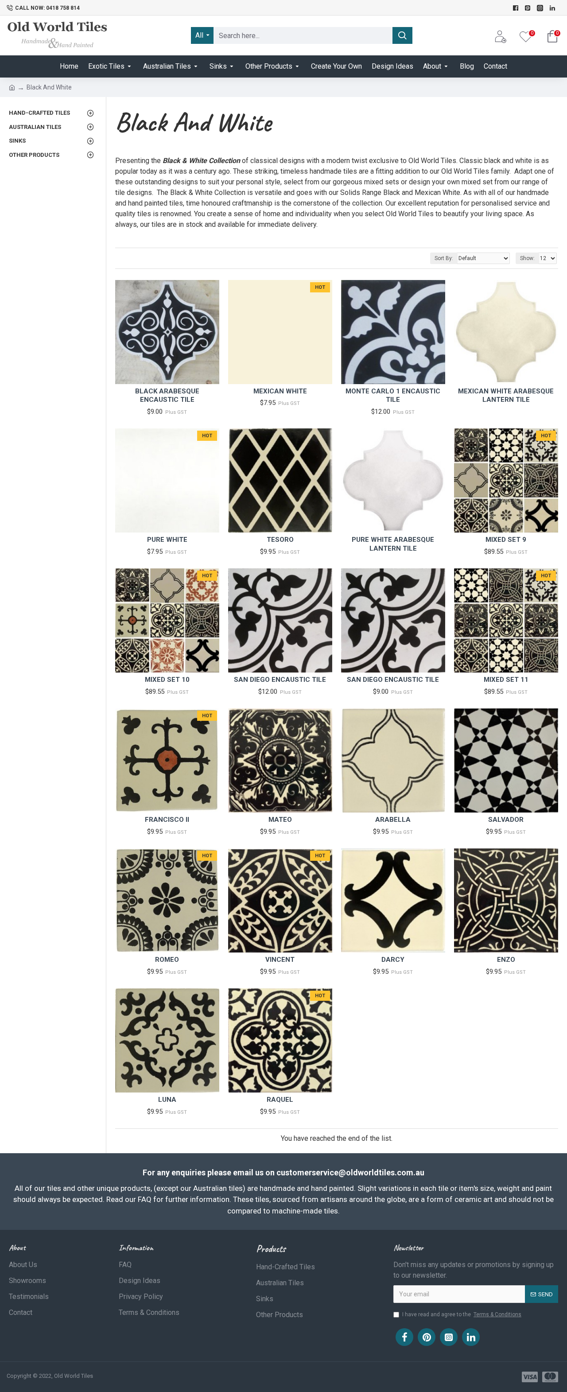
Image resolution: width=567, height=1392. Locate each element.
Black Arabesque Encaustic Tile (167, 395)
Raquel (280, 1100)
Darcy (392, 960)
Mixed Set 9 (505, 540)
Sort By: (444, 258)
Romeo (167, 960)
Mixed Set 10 (167, 680)
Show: (527, 258)
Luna (167, 1100)
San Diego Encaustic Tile (280, 680)
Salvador (506, 820)
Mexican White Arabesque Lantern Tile (506, 395)
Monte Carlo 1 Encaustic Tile (393, 395)
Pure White (167, 540)
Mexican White (280, 391)
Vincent (280, 960)
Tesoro (280, 540)
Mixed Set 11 (506, 680)
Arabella (393, 820)
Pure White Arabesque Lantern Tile (393, 544)
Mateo (280, 820)
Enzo (506, 960)
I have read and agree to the (461, 1314)
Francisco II (167, 820)
